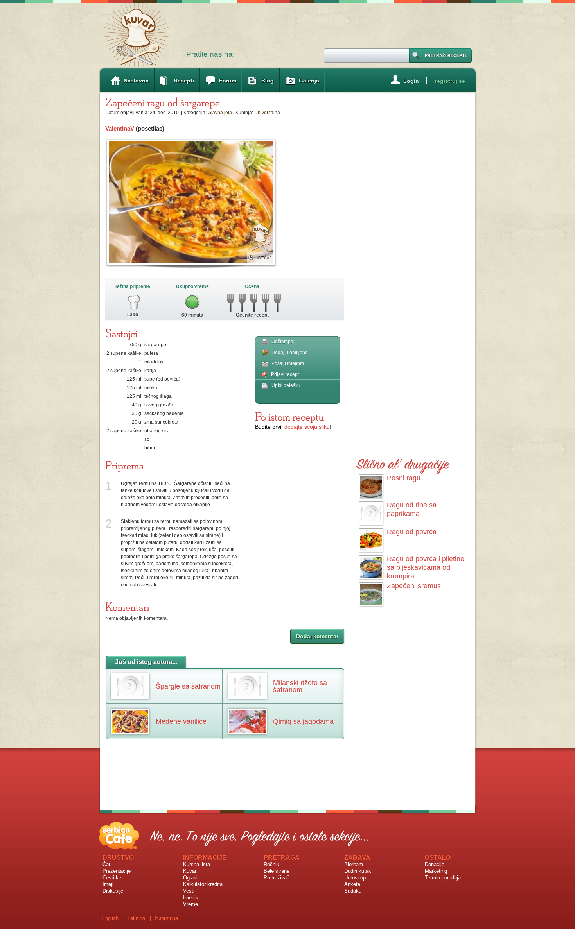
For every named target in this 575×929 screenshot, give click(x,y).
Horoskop (355, 878)
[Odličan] (277, 301)
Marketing (436, 871)
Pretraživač (276, 878)
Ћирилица (166, 918)
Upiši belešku (285, 385)
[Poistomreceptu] (289, 416)
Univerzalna (267, 112)
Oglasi (190, 878)
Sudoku (352, 891)
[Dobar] (254, 301)
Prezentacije (116, 871)
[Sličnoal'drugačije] (403, 462)
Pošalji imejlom (287, 363)
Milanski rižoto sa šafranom (300, 686)
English (110, 918)
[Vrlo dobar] (266, 301)
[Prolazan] (242, 301)
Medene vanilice (181, 721)
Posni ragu (403, 478)
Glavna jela (220, 112)
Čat (106, 864)
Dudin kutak (357, 871)
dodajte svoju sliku (307, 427)
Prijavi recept (285, 374)
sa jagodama (303, 721)
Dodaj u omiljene (289, 352)
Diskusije (112, 891)
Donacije (434, 864)
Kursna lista (196, 864)
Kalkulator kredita (203, 884)
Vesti (188, 891)
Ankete (352, 884)
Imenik (190, 897)
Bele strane (276, 871)
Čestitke (111, 878)
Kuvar (189, 871)
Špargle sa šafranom (188, 686)
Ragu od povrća (412, 532)
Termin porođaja (443, 878)
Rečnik (271, 864)
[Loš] (230, 301)
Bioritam (353, 864)
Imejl (107, 884)
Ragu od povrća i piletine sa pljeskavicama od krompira (425, 567)
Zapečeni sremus (414, 586)
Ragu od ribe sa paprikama (412, 509)
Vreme (190, 904)
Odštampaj (283, 341)
